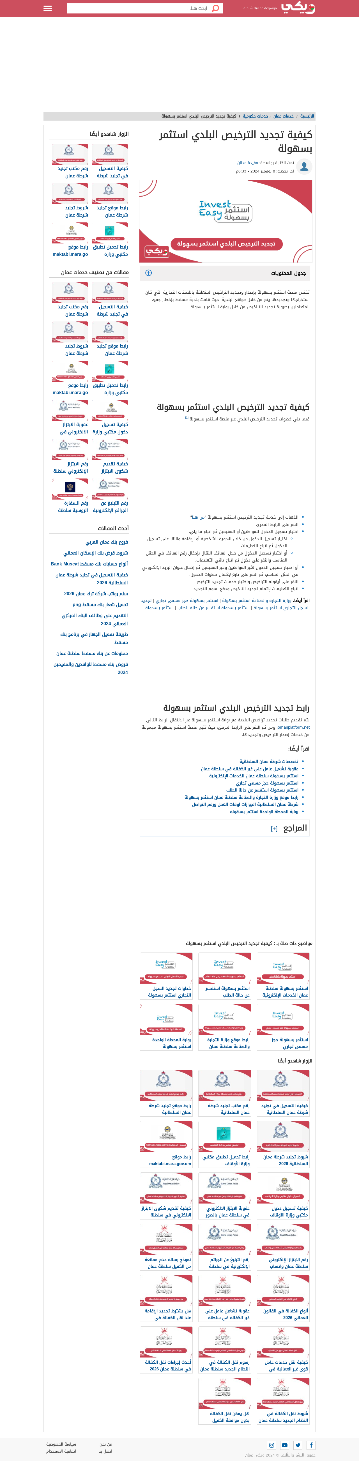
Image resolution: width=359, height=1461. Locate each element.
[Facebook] (311, 1445)
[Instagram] (271, 1445)
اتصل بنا (105, 1451)
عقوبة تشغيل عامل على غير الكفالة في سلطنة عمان (249, 769)
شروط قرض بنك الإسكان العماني (95, 553)
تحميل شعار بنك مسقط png (100, 605)
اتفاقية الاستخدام (61, 1451)
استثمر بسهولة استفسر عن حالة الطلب (214, 608)
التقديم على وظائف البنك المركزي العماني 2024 (95, 620)
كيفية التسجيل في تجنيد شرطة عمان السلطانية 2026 (92, 579)
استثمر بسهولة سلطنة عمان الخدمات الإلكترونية (253, 776)
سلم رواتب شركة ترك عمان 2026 (96, 594)
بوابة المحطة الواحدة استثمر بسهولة (264, 812)
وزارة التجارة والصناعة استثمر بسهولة (256, 600)
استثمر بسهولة (159, 608)
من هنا (198, 517)
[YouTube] (284, 1445)
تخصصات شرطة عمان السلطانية (269, 761)
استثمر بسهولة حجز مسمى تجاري (187, 600)
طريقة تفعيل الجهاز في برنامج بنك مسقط (94, 639)
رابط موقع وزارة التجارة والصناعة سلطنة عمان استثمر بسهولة (241, 797)
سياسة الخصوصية (61, 1444)
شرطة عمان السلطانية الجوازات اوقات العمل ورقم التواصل (245, 804)
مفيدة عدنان (247, 163)
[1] (186, 418)
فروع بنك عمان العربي (107, 542)
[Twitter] (297, 1445)
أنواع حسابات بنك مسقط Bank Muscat (89, 564)
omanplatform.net (294, 727)
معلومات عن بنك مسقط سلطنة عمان (92, 654)
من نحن (106, 1444)
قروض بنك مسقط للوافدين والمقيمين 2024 (91, 669)
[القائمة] (47, 8)
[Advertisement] (179, 67)
